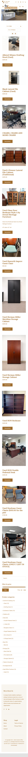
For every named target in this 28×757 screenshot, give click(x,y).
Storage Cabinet (8, 658)
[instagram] (20, 2)
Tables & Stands (7, 662)
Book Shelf (6, 651)
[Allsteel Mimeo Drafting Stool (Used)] (14, 43)
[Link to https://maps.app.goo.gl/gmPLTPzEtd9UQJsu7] (3, 2)
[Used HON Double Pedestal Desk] (14, 450)
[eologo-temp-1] (11, 4)
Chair (5, 603)
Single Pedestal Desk (9, 631)
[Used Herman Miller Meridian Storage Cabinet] (14, 295)
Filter (5, 590)
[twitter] (18, 2)
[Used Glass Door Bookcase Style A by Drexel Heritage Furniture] (14, 197)
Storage (5, 648)
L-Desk (5, 624)
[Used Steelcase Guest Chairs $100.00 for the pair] (14, 495)
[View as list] (15, 33)
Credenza (5, 614)
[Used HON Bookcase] (14, 403)
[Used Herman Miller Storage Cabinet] (14, 353)
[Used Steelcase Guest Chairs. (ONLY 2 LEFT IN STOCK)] (14, 542)
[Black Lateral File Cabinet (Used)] (14, 78)
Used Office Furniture (8, 669)
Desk (4, 617)
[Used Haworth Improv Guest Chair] (14, 247)
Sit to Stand (7, 635)
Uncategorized (6, 665)
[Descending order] (20, 26)
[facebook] (15, 2)
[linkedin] (8, 709)
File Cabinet (7, 655)
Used (5, 672)
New (4, 642)
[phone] (25, 2)
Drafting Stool (7, 607)
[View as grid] (12, 33)
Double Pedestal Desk (9, 620)
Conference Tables (7, 610)
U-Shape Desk (7, 638)
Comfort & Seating (7, 600)
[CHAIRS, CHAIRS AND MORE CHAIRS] (14, 117)
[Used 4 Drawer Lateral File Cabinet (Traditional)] (14, 156)
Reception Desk (8, 627)
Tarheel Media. (14, 745)
